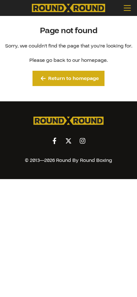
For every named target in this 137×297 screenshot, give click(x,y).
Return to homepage (73, 78)
